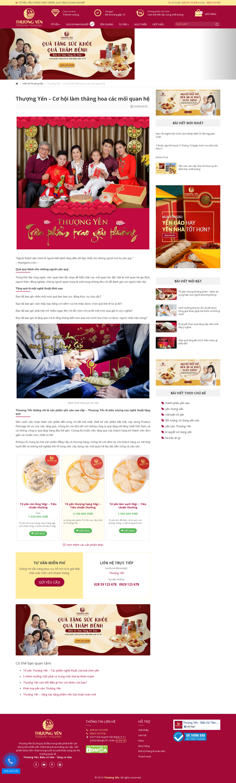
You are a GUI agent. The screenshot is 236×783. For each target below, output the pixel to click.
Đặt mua (39, 536)
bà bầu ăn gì (172, 441)
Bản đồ (122, 746)
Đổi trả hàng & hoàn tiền (151, 757)
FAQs (141, 746)
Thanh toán (144, 762)
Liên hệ (142, 741)
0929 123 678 (213, 2)
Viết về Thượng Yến (33, 86)
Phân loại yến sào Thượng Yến (42, 694)
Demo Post (162, 160)
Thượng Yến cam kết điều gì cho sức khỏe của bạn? (55, 688)
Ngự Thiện (140, 24)
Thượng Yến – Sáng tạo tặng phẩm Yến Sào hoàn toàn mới (59, 700)
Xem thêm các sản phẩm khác (84, 547)
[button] (17, 55)
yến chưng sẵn (174, 412)
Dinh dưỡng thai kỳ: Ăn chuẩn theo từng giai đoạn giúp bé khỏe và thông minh (199, 314)
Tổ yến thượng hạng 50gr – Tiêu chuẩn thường (83, 508)
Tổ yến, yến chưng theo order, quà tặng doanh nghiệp (52, 2)
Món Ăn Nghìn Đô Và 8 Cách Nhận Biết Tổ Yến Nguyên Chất (185, 138)
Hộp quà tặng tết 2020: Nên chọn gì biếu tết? (197, 345)
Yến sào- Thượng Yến (30, 17)
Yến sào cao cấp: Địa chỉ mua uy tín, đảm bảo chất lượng (198, 170)
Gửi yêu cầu (49, 585)
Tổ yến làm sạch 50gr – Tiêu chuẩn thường (127, 508)
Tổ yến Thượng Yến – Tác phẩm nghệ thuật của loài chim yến (61, 676)
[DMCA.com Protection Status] (97, 754)
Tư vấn (123, 24)
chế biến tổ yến (174, 417)
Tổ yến (55, 24)
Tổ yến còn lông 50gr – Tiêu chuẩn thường (38, 508)
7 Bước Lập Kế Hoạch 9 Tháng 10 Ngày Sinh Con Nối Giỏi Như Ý (187, 150)
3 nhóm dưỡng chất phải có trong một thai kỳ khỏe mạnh (58, 682)
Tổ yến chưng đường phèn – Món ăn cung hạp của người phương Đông (198, 296)
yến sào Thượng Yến (178, 429)
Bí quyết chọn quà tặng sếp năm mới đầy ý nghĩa (198, 328)
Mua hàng (144, 752)
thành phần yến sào (177, 406)
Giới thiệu (158, 24)
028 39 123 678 (189, 2)
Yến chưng (106, 24)
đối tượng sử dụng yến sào (182, 423)
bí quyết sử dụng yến (178, 435)
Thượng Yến (116, 576)
